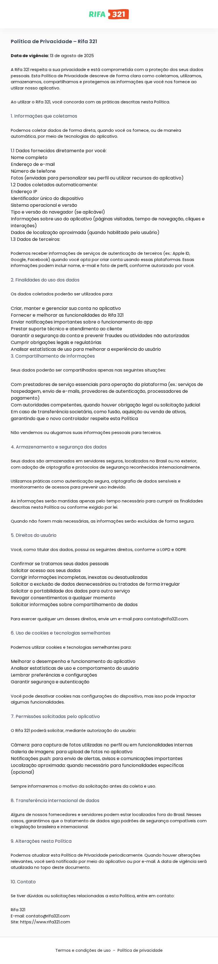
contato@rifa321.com (166, 619)
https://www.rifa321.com (45, 922)
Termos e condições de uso (83, 950)
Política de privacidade (140, 950)
